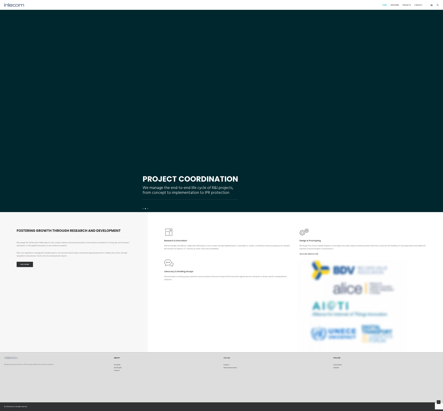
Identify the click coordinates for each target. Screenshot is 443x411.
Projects (407, 5)
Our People (118, 367)
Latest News (337, 365)
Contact (418, 5)
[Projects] (303, 234)
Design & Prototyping (310, 240)
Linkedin (336, 367)
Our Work (395, 5)
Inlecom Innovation (230, 367)
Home (384, 5)
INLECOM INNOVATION (309, 254)
